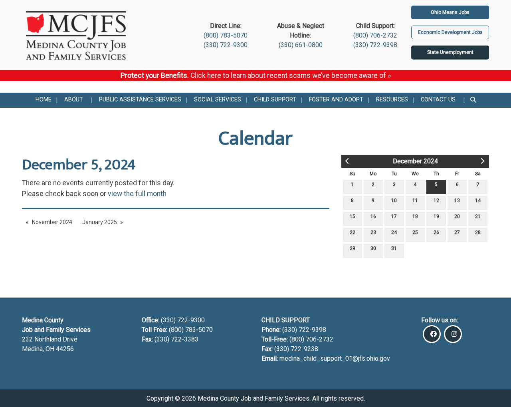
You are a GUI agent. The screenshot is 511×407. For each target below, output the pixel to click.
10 (394, 200)
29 (352, 248)
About (73, 99)
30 (373, 248)
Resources (392, 99)
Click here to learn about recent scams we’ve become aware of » (290, 75)
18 (415, 216)
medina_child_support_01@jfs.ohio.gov (334, 358)
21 (478, 216)
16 (373, 216)
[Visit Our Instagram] (453, 334)
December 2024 (415, 161)
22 (352, 232)
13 (457, 200)
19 (436, 216)
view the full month (137, 194)
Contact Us (438, 99)
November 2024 (52, 222)
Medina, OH (39, 349)
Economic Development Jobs (450, 32)
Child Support (275, 99)
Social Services (217, 99)
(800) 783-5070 (226, 35)
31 (394, 248)
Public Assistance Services (140, 99)
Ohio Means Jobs (450, 12)
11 (415, 200)
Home (43, 99)
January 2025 (99, 222)
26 (436, 232)
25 (415, 232)
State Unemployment (450, 52)
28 (478, 232)
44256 (65, 349)
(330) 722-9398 (375, 45)
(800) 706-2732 (375, 35)
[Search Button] (473, 100)
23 (373, 232)
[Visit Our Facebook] (432, 334)
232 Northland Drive (49, 339)
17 (394, 216)
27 (457, 232)
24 (394, 232)
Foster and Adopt (336, 99)
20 (457, 216)
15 (352, 216)
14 (478, 200)
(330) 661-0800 (301, 45)
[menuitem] (43, 100)
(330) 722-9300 (226, 45)
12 (436, 200)
